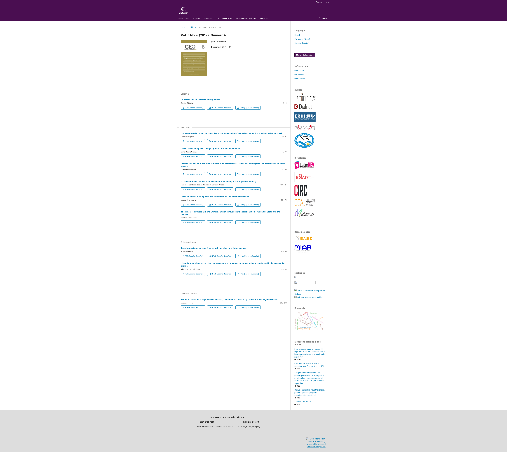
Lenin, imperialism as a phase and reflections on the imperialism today (215, 196)
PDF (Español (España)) (194, 107)
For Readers (299, 71)
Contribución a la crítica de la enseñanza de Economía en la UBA (309, 364)
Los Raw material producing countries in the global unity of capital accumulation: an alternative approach (231, 133)
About (263, 18)
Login (328, 2)
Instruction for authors (246, 18)
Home (183, 27)
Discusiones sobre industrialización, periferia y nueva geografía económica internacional (309, 392)
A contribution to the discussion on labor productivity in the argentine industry (219, 181)
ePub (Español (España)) (249, 107)
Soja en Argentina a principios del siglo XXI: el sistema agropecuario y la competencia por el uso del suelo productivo (309, 353)
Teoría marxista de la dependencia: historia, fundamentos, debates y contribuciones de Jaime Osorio (229, 299)
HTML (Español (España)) (221, 107)
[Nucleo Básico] (304, 147)
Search (324, 18)
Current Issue (183, 18)
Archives (196, 18)
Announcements (225, 18)
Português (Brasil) (302, 39)
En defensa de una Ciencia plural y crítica (200, 99)
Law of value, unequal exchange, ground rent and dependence (210, 148)
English (297, 35)
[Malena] (304, 216)
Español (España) (301, 43)
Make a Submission (304, 55)
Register (319, 2)
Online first (208, 18)
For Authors (299, 74)
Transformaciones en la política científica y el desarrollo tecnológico (214, 248)
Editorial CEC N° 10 (302, 401)
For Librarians (299, 78)
